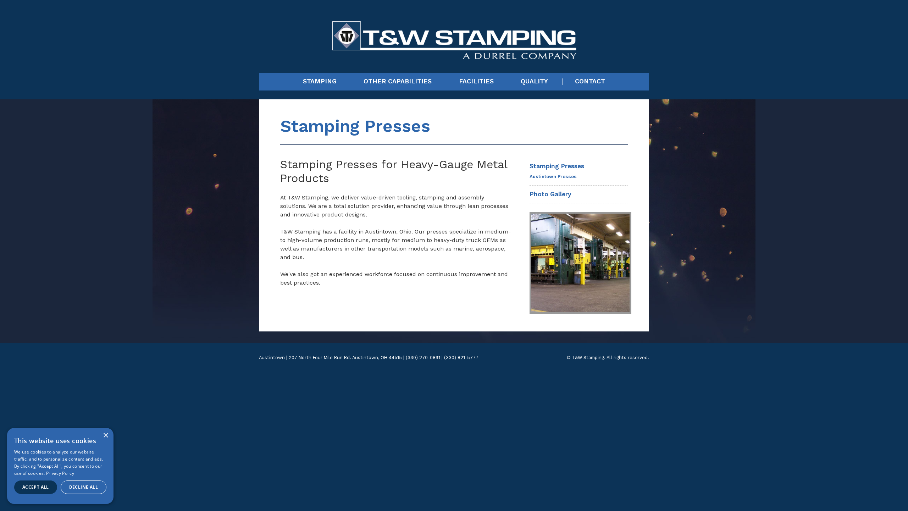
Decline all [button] (83, 487)
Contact (590, 81)
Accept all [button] (35, 487)
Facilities (476, 81)
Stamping (320, 81)
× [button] (105, 435)
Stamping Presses (557, 166)
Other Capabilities (398, 81)
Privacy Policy (60, 473)
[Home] (454, 31)
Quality (534, 81)
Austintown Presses (553, 176)
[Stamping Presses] (579, 263)
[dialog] (60, 466)
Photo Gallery (550, 194)
